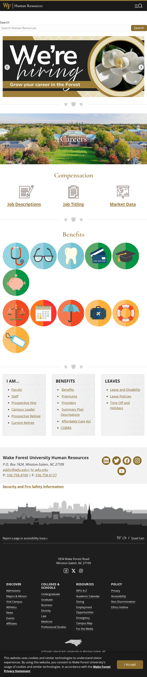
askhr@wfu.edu (15, 469)
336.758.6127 (46, 475)
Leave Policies (120, 396)
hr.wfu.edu (39, 469)
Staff (14, 396)
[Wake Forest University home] (7, 6)
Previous (6, 66)
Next (140, 66)
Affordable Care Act (76, 421)
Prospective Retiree (26, 416)
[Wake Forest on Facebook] (65, 572)
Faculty (16, 389)
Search (4, 22)
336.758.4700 (17, 475)
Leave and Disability (125, 389)
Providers (69, 403)
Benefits (68, 389)
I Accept (130, 664)
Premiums (69, 396)
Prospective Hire (23, 403)
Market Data (123, 204)
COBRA (66, 428)
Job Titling (73, 204)
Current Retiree (22, 423)
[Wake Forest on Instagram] (81, 572)
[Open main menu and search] (138, 6)
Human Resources (28, 6)
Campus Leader (23, 409)
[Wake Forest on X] (73, 572)
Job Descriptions (24, 204)
